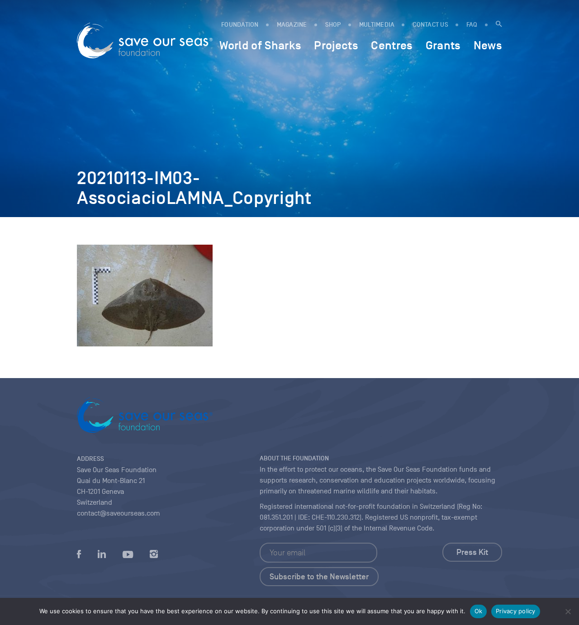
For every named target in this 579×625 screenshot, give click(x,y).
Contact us (430, 24)
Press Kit (472, 552)
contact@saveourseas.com (118, 513)
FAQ (472, 24)
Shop (333, 24)
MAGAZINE (292, 24)
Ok (479, 611)
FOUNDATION (240, 24)
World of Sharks (260, 45)
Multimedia (377, 24)
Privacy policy (516, 611)
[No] (567, 611)
